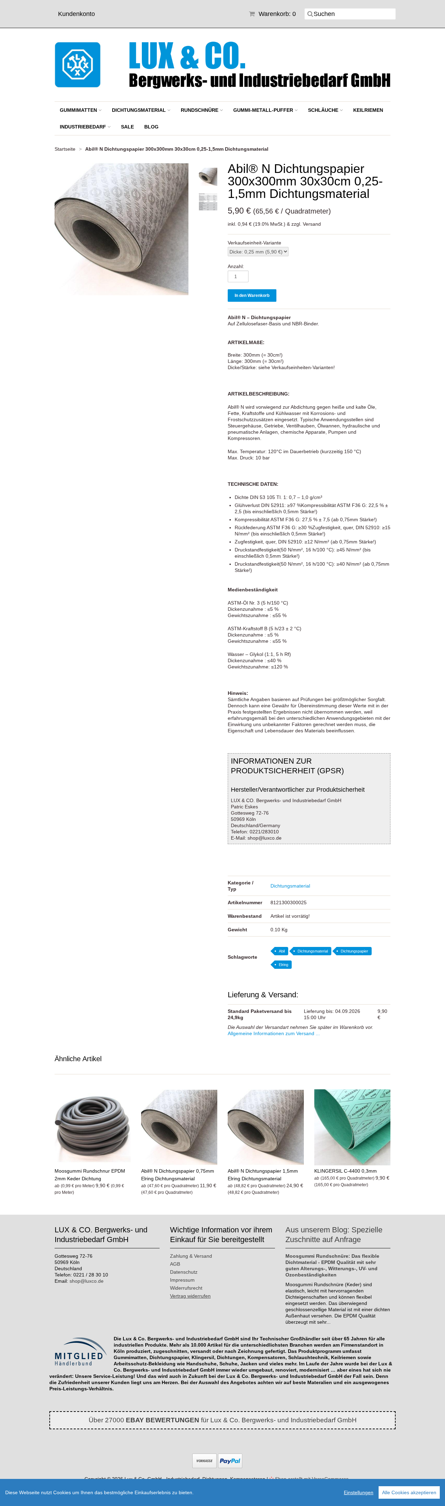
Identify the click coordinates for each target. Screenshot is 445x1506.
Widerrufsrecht (186, 1288)
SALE (127, 127)
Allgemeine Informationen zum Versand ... (274, 1033)
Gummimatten (79, 110)
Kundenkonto (76, 13)
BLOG (151, 127)
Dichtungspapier (354, 951)
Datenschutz (183, 1272)
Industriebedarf (83, 127)
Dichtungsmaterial (139, 110)
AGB (175, 1264)
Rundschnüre (200, 110)
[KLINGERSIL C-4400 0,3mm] (352, 1127)
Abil (282, 951)
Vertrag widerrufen (190, 1296)
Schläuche (324, 110)
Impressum (182, 1280)
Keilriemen (368, 110)
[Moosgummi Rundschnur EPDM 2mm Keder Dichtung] (93, 1127)
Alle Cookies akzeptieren (409, 1492)
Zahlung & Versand (191, 1256)
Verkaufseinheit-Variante (254, 243)
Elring (283, 965)
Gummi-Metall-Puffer (263, 110)
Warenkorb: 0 (276, 13)
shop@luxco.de (87, 1281)
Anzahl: (236, 266)
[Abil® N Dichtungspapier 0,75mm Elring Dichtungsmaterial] (179, 1127)
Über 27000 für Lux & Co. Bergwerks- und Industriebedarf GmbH (223, 1420)
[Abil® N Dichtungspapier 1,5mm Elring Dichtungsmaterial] (266, 1127)
